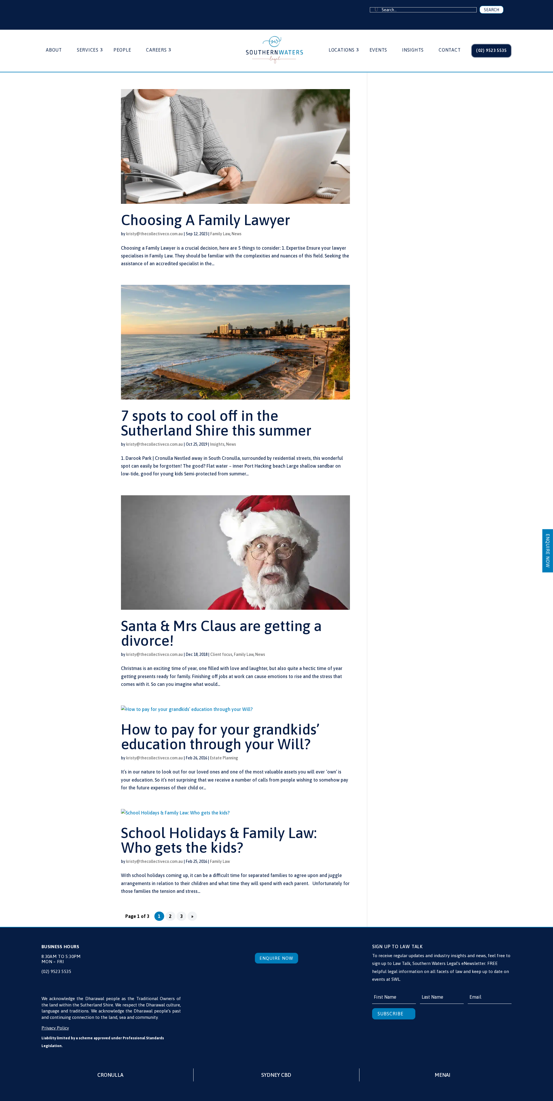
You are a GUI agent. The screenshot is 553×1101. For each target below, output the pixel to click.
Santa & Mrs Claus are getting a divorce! (221, 633)
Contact (450, 50)
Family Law (220, 234)
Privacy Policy (55, 1027)
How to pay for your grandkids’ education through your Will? (220, 736)
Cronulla (110, 1075)
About (54, 50)
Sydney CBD (276, 1075)
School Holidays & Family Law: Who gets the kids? (219, 840)
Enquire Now (276, 958)
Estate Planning (224, 758)
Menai (442, 1075)
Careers (156, 50)
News (236, 234)
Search (491, 9)
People (122, 50)
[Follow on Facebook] (51, 10)
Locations (342, 50)
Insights (413, 50)
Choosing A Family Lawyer (205, 219)
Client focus (221, 654)
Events (378, 50)
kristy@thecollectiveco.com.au (154, 234)
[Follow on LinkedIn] (62, 10)
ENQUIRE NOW (547, 551)
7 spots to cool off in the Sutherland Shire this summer (216, 423)
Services (88, 50)
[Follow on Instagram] (73, 10)
